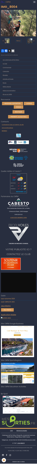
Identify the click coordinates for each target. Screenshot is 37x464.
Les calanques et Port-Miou (11, 60)
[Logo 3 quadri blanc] (18, 150)
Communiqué (7, 67)
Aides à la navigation (9, 90)
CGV (11, 430)
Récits (4, 83)
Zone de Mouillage (7, 128)
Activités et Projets (8, 79)
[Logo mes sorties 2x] (18, 421)
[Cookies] (4, 460)
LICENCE (29, 103)
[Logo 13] (18, 157)
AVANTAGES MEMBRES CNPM (18, 217)
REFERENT (4, 131)
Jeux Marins (7, 310)
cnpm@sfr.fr (21, 443)
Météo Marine (7, 86)
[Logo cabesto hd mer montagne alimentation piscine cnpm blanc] (18, 202)
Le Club (5, 63)
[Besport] (18, 404)
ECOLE (18, 107)
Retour (18, 41)
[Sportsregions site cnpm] (17, 373)
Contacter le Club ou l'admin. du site (13, 124)
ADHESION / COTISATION (12, 103)
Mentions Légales (22, 430)
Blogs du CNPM (7, 94)
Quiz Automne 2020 (8, 299)
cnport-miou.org (14, 319)
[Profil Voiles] (18, 232)
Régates (5, 75)
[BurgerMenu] (34, 2)
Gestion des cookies (18, 461)
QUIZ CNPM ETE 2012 (8, 302)
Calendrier (6, 71)
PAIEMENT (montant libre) (18, 116)
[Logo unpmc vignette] (18, 135)
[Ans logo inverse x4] (18, 165)
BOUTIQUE (18, 112)
